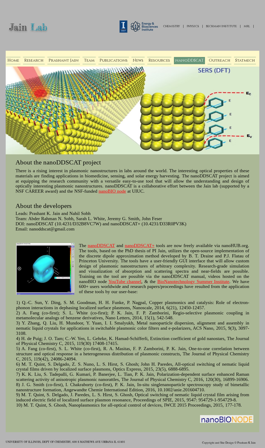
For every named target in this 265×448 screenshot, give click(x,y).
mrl (247, 26)
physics (193, 26)
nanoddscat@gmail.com (52, 229)
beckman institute (221, 26)
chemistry (171, 26)
